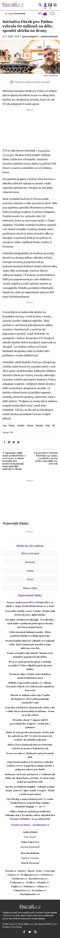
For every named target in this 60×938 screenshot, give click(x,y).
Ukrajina (39, 425)
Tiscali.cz (10, 871)
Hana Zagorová (30, 842)
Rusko (11, 425)
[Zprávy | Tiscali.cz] (13, 5)
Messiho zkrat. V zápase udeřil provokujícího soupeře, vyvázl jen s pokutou (30, 724)
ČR (53, 425)
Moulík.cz (43, 882)
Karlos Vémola (30, 858)
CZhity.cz (42, 886)
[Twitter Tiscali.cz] (29, 932)
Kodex (19, 927)
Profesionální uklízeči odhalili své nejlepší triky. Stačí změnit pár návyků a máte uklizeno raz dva (30, 645)
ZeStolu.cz (46, 875)
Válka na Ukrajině (30, 553)
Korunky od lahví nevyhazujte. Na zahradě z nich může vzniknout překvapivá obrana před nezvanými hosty (30, 623)
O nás (13, 927)
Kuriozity (30, 562)
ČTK (11, 432)
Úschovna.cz (17, 882)
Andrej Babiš (30, 832)
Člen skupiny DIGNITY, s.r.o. (45, 924)
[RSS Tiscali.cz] (35, 932)
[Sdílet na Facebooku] (4, 442)
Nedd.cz (30, 882)
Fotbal (30, 570)
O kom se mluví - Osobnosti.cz (30, 825)
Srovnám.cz (38, 890)
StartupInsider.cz (30, 894)
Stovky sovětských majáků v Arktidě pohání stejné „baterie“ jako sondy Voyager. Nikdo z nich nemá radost (30, 791)
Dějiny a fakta (30, 588)
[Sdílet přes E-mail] (18, 442)
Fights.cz (16, 886)
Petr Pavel (30, 837)
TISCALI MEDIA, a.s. (26, 924)
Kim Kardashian (30, 853)
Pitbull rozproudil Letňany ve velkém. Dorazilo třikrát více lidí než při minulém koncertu (30, 687)
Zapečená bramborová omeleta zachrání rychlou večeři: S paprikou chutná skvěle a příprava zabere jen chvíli (30, 766)
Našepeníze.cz (22, 890)
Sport (31, 871)
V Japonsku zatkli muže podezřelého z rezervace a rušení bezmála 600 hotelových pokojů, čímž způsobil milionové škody (14, 461)
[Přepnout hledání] (40, 5)
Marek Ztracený (30, 863)
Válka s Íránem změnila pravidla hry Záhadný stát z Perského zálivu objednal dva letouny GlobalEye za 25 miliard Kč (30, 815)
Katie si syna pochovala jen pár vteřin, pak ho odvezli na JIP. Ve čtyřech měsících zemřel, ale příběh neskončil (30, 736)
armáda (20, 425)
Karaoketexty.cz (38, 879)
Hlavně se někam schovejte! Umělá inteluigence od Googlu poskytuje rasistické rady (30, 699)
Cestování (49, 871)
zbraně (30, 425)
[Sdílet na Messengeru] (9, 442)
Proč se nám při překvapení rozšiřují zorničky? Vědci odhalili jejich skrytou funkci (30, 666)
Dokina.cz (29, 886)
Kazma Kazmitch (30, 847)
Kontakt (6, 927)
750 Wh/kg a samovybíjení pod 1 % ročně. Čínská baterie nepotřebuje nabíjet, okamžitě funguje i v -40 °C (30, 803)
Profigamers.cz (29, 875)
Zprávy (22, 871)
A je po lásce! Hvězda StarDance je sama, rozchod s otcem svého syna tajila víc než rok (46, 458)
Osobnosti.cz (19, 879)
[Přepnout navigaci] (45, 5)
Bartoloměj (19, 13)
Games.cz (13, 875)
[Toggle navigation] (55, 5)
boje (48, 425)
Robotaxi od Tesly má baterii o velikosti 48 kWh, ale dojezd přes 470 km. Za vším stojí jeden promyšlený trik (30, 778)
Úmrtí (30, 579)
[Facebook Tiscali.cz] (24, 932)
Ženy (39, 871)
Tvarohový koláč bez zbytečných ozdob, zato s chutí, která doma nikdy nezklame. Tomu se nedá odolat (30, 711)
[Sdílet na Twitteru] (14, 442)
